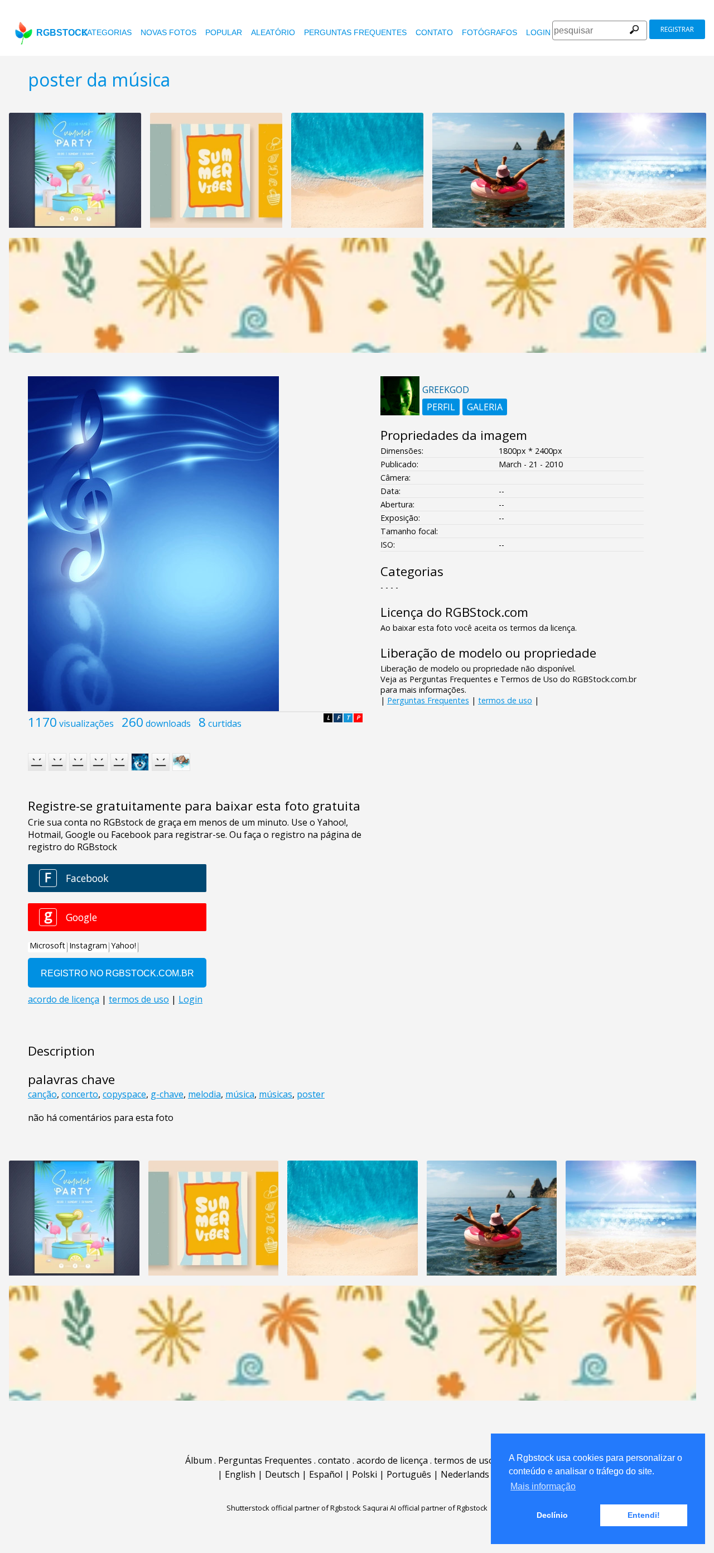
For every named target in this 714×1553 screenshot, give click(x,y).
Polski (364, 1474)
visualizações (86, 723)
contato (434, 32)
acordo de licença (392, 1460)
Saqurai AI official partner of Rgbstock (425, 1508)
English (240, 1474)
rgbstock (62, 32)
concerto (79, 1094)
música (239, 1094)
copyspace (124, 1094)
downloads (168, 723)
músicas (275, 1094)
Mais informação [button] (543, 1486)
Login (538, 32)
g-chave (167, 1094)
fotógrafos (489, 32)
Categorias (106, 32)
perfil (441, 407)
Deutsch (282, 1474)
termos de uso (505, 700)
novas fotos (168, 32)
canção (42, 1094)
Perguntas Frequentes (355, 32)
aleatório (273, 32)
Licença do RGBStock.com (454, 612)
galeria (485, 407)
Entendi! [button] (644, 1515)
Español (325, 1474)
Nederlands (465, 1474)
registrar (677, 29)
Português (409, 1474)
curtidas (225, 723)
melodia (204, 1094)
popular (223, 32)
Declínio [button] (552, 1515)
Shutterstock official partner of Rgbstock (293, 1508)
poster (311, 1094)
